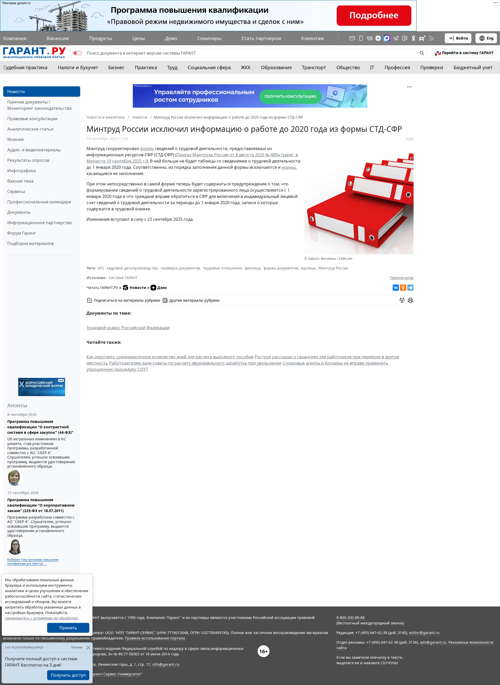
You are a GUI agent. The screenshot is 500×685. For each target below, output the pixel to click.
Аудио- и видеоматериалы (34, 150)
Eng (490, 38)
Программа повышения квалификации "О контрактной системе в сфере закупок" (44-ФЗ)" (40, 427)
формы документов (281, 268)
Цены (138, 38)
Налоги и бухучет (78, 67)
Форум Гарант (21, 233)
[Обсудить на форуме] (402, 300)
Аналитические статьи (30, 129)
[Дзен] (378, 38)
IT (372, 67)
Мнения (15, 139)
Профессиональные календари (39, 202)
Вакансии (58, 38)
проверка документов (180, 268)
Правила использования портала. (155, 638)
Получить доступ (68, 675)
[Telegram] (410, 288)
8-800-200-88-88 (350, 617)
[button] (464, 53)
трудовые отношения (222, 268)
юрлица (308, 268)
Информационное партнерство (39, 222)
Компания (14, 38)
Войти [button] (462, 38)
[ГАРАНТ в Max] (386, 38)
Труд (172, 67)
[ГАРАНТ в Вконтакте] (370, 38)
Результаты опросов (28, 160)
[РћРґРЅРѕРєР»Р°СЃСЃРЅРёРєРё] (403, 288)
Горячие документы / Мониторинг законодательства (39, 105)
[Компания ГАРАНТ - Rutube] (422, 38)
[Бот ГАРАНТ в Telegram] (405, 38)
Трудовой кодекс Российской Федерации (128, 328)
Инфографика (21, 170)
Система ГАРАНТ (123, 277)
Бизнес (116, 67)
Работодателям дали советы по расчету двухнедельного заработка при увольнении (195, 363)
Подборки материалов (30, 243)
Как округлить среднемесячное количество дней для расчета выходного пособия (170, 357)
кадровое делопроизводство (132, 268)
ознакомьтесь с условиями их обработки (41, 618)
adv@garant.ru (433, 642)
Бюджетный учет (473, 67)
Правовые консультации (32, 118)
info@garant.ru (165, 664)
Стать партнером (261, 38)
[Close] (88, 647)
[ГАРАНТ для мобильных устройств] (361, 38)
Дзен (162, 287)
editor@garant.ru (424, 632)
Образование (276, 67)
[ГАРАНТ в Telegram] (396, 38)
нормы (289, 167)
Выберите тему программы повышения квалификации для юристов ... (33, 561)
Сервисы (16, 191)
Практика (146, 67)
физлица (252, 268)
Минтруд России (333, 268)
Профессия (397, 67)
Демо (171, 38)
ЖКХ (246, 67)
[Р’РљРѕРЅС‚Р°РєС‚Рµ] (396, 288)
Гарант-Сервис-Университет (115, 673)
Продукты (100, 38)
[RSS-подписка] (431, 38)
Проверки (431, 67)
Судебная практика (25, 67)
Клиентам (312, 38)
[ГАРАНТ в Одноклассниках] (413, 38)
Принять (68, 628)
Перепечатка (402, 277)
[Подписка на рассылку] (352, 38)
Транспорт (314, 67)
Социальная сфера (209, 67)
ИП (100, 268)
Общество (348, 67)
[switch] (77, 53)
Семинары (209, 38)
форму (147, 148)
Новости (16, 91)
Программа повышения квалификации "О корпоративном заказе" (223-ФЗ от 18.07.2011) (40, 505)
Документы (18, 212)
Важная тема (20, 181)
